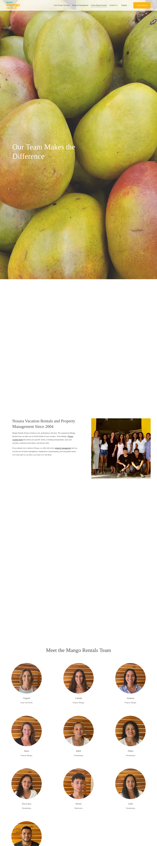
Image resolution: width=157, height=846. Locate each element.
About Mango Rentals (99, 5)
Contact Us (113, 5)
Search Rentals (142, 5)
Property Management (80, 5)
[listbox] (125, 5)
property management (63, 448)
